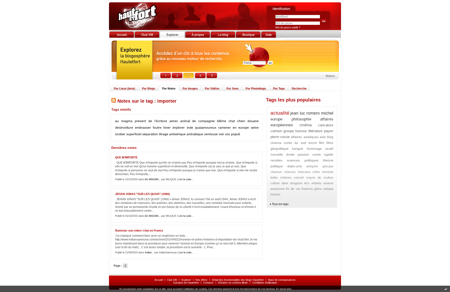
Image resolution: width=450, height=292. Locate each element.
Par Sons (232, 88)
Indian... (149, 252)
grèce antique (323, 189)
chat (232, 121)
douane (253, 121)
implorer (178, 127)
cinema (275, 143)
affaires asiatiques (304, 137)
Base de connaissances (282, 279)
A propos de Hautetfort (186, 282)
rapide (328, 154)
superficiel (133, 134)
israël (329, 148)
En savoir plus (283, 289)
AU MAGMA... (153, 179)
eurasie (328, 183)
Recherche (299, 88)
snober (120, 134)
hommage (314, 148)
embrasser (143, 127)
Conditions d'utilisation (264, 282)
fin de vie (293, 189)
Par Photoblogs (256, 88)
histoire (275, 194)
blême (221, 121)
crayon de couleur (319, 177)
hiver (167, 127)
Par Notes (169, 88)
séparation (150, 134)
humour (301, 131)
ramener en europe (233, 127)
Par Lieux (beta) (124, 88)
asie (323, 137)
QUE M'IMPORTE (126, 157)
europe (276, 119)
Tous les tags (280, 204)
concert (299, 177)
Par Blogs (148, 88)
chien (241, 121)
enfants (316, 183)
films (329, 143)
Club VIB (172, 279)
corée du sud (295, 143)
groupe (288, 131)
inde (190, 127)
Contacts (208, 282)
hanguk (297, 148)
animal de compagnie (197, 121)
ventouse (211, 134)
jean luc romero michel (311, 113)
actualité (279, 113)
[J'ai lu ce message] (446, 289)
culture (275, 183)
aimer (173, 121)
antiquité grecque (319, 166)
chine (316, 172)
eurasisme (277, 189)
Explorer (186, 279)
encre (312, 143)
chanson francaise (297, 172)
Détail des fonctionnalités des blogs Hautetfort (238, 279)
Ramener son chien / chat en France (139, 230)
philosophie (301, 119)
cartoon (276, 131)
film (321, 143)
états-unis (294, 166)
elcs (307, 183)
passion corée (309, 154)
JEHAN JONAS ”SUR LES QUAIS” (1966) (142, 194)
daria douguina (291, 183)
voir (221, 134)
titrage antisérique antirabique (181, 134)
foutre (157, 127)
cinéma (306, 125)
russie (285, 137)
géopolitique (279, 148)
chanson (276, 172)
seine (255, 127)
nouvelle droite (282, 154)
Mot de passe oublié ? (287, 27)
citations (286, 177)
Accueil (158, 279)
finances (307, 189)
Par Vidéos (212, 88)
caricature (325, 125)
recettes (276, 160)
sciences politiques (303, 160)
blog (330, 137)
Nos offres (201, 279)
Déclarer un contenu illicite (233, 282)
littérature (315, 131)
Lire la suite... (185, 179)
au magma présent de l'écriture (141, 121)
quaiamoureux (205, 127)
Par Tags (279, 88)
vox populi (232, 134)
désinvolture (124, 127)
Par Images (190, 88)
